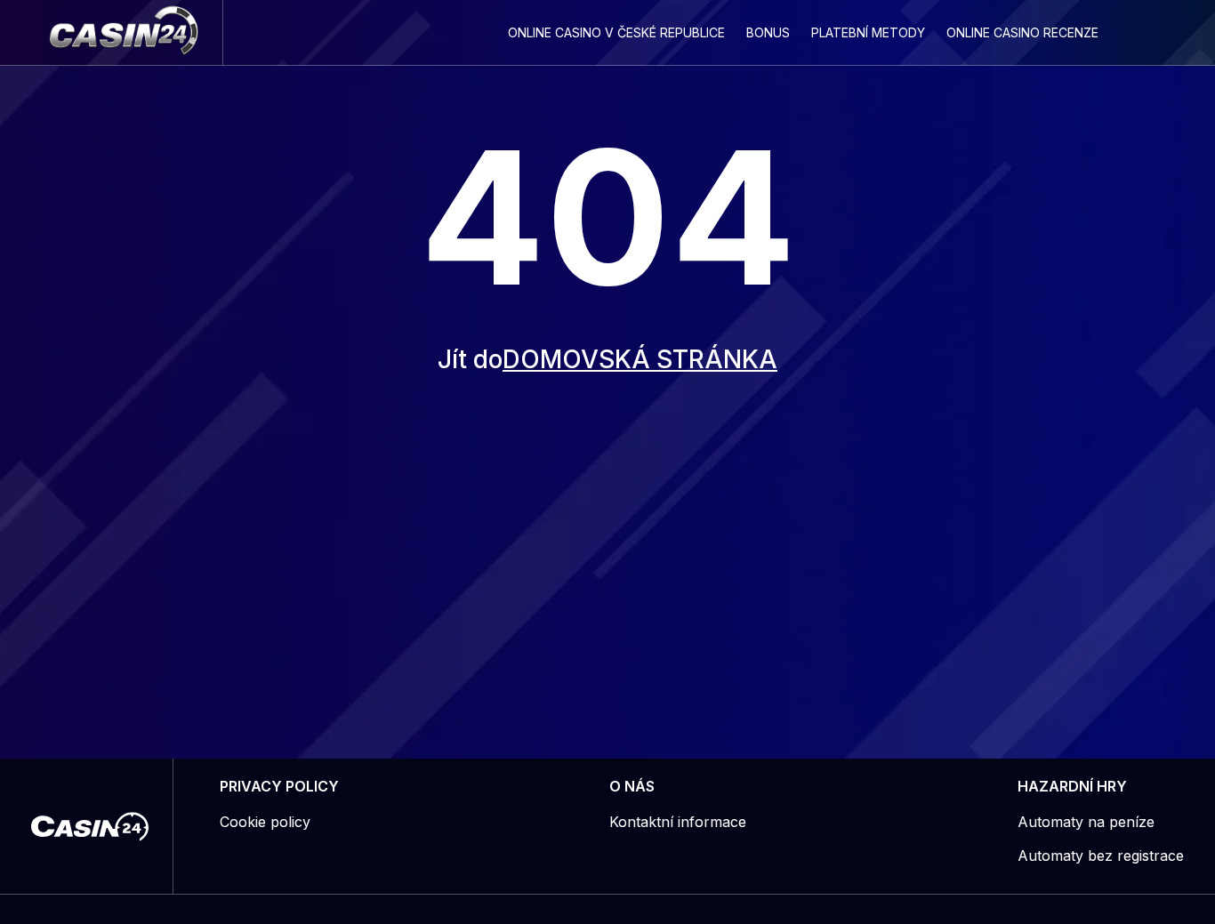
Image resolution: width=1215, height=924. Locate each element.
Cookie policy (265, 822)
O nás (632, 786)
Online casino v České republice (616, 32)
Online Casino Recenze (1022, 32)
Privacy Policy (279, 786)
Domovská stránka (640, 359)
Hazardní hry (1072, 786)
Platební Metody (868, 32)
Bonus (768, 32)
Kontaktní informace (677, 822)
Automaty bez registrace (1101, 855)
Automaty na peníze (1086, 822)
